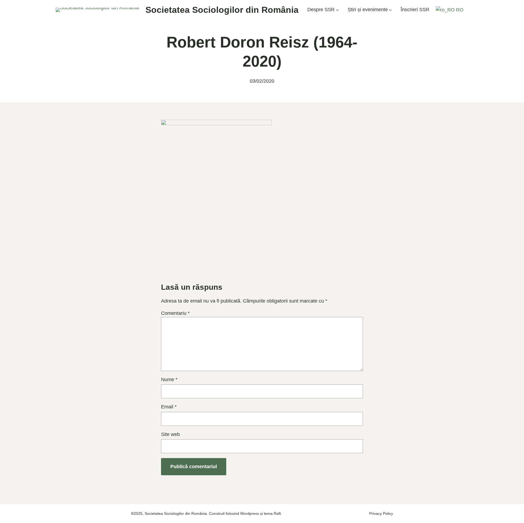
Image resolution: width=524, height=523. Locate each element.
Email (169, 407)
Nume (169, 379)
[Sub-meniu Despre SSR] (337, 9)
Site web (170, 434)
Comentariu (175, 313)
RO (459, 10)
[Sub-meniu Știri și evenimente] (390, 9)
